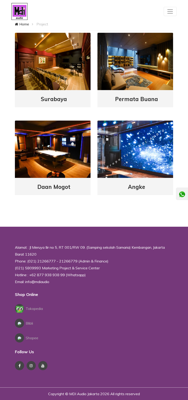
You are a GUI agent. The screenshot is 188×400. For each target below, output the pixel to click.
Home (23, 24)
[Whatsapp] (182, 194)
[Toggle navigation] (170, 11)
